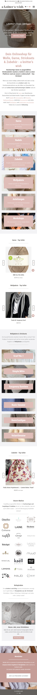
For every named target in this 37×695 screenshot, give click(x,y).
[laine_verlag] (18, 527)
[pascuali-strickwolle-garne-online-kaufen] (18, 569)
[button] (3, 262)
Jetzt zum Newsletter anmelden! (18, 676)
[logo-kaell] (18, 561)
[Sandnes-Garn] (31, 544)
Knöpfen (28, 98)
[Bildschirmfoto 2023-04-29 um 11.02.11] (31, 527)
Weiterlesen (17, 637)
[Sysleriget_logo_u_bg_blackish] (18, 536)
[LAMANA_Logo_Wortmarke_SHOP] (6, 569)
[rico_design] (31, 561)
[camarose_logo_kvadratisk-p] (18, 544)
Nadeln (12, 98)
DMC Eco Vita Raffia (18, 275)
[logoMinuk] (6, 560)
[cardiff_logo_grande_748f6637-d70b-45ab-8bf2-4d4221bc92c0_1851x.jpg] (31, 576)
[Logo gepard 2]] (6, 536)
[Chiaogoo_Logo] (6, 519)
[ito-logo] (6, 575)
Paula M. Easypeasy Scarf (18, 320)
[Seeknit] (18, 519)
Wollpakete (13, 102)
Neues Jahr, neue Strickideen (18, 627)
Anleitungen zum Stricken (26, 102)
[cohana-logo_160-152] (6, 527)
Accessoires (24, 100)
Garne (20, 93)
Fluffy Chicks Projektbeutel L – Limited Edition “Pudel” (18, 487)
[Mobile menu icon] (33, 6)
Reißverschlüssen (8, 100)
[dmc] (6, 553)
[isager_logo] (31, 569)
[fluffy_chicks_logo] (18, 553)
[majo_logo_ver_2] (18, 575)
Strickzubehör (19, 98)
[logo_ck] (31, 519)
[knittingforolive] (31, 536)
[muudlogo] (31, 553)
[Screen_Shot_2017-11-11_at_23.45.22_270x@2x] (6, 544)
